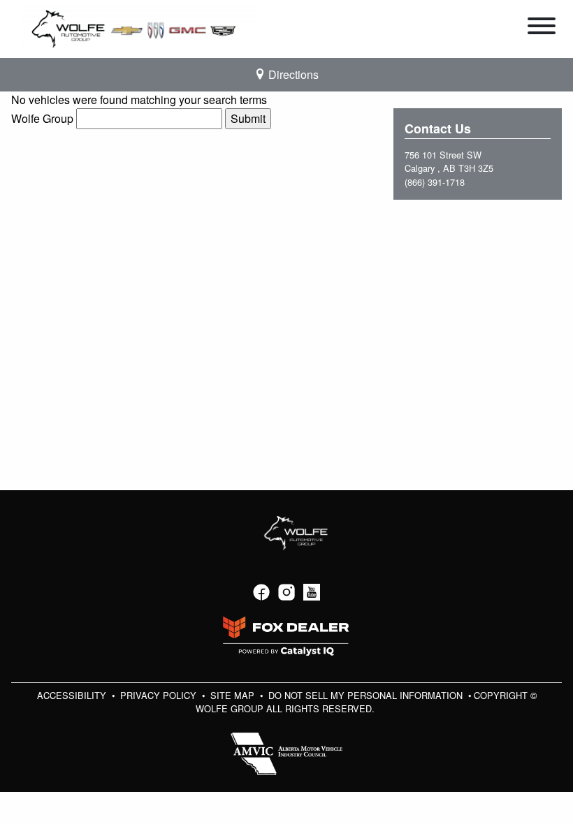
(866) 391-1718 (435, 182)
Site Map (233, 695)
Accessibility (73, 695)
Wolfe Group (42, 118)
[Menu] (541, 28)
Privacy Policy (159, 695)
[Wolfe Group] (139, 28)
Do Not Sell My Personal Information (366, 695)
